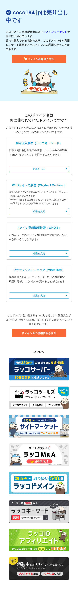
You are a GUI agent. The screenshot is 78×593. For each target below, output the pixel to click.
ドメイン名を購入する (41, 59)
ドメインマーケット (55, 31)
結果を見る (39, 168)
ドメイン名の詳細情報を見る (39, 333)
